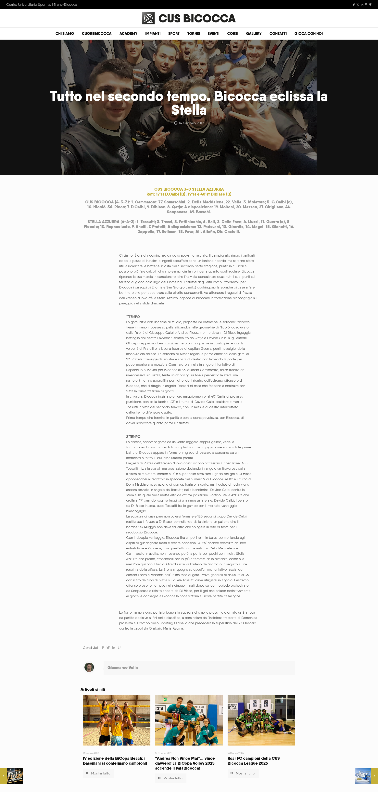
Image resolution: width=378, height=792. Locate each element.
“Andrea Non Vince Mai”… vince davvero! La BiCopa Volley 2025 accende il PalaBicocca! (185, 763)
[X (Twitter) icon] (357, 4)
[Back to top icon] (359, 784)
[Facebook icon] (353, 4)
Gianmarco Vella (122, 667)
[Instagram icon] (366, 4)
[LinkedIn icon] (361, 4)
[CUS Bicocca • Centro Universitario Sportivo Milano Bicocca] (189, 18)
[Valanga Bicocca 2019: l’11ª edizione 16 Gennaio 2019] (366, 776)
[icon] (370, 4)
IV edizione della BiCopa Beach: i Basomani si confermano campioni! (115, 761)
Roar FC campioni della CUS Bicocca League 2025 (254, 761)
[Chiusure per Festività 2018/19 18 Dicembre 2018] (11, 776)
